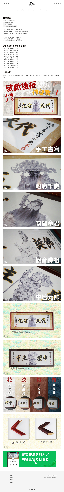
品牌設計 (11, 479)
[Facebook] (54, 3)
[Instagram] (56, 3)
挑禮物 (40, 10)
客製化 (28, 10)
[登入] (8, 3)
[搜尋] (60, 3)
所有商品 (18, 10)
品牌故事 (11, 481)
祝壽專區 (34, 10)
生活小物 (45, 10)
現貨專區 (23, 10)
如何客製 (11, 477)
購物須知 (11, 482)
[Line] (58, 3)
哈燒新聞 (11, 475)
